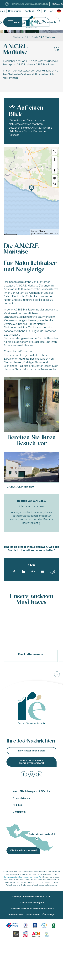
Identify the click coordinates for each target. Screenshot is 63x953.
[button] (59, 11)
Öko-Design (48, 914)
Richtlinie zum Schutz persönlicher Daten (31, 908)
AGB (48, 896)
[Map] (38, 11)
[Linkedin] (39, 774)
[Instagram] (31, 774)
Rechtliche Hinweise (33, 896)
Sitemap (16, 896)
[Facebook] (24, 774)
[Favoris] (51, 11)
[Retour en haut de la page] (57, 674)
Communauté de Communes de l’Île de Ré (22, 877)
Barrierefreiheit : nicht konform (24, 914)
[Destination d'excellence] (26, 925)
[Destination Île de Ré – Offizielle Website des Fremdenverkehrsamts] (32, 22)
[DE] (59, 11)
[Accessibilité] (44, 10)
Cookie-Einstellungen (31, 902)
